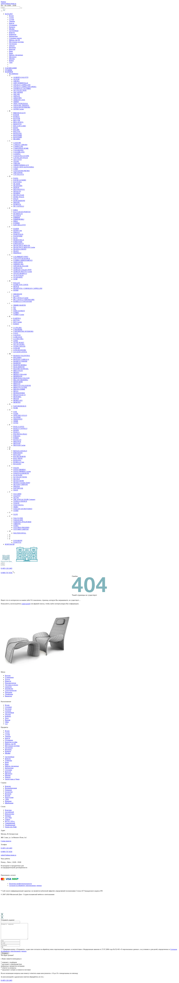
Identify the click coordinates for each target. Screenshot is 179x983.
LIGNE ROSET (18, 342)
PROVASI (16, 443)
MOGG (15, 391)
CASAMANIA (18, 150)
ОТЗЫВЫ (8, 70)
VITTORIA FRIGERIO (21, 527)
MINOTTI (16, 384)
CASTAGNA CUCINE (21, 156)
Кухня (7, 705)
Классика (8, 810)
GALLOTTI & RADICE (21, 258)
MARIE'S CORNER (20, 361)
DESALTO (17, 191)
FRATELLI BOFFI (19, 249)
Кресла (11, 23)
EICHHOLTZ (18, 214)
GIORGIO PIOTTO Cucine (22, 271)
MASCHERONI (18, 367)
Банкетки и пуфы (11, 742)
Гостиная (8, 709)
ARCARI (16, 94)
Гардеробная (9, 712)
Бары (11, 51)
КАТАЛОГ (9, 14)
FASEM (16, 229)
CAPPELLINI (18, 146)
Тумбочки (8, 760)
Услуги (7, 679)
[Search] (3, 564)
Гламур (7, 819)
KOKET (16, 324)
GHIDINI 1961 (18, 264)
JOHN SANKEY (19, 311)
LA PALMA (17, 327)
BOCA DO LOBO (19, 126)
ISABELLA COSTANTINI (22, 301)
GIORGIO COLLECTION (22, 270)
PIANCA (16, 432)
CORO (15, 169)
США (7, 799)
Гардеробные (13, 31)
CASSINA (17, 154)
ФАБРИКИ (9, 72)
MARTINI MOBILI (20, 365)
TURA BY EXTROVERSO (22, 509)
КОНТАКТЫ (9, 544)
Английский (9, 812)
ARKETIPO (17, 98)
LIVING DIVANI (19, 346)
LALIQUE (17, 335)
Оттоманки (13, 25)
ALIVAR (16, 79)
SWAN (15, 490)
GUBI (15, 279)
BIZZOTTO (17, 124)
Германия (8, 790)
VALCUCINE (18, 518)
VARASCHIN (18, 520)
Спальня (8, 711)
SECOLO (16, 479)
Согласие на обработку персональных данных (25, 885)
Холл (7, 718)
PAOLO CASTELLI (20, 428)
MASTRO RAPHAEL (21, 369)
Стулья (11, 19)
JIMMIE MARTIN (19, 305)
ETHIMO (16, 223)
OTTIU (15, 423)
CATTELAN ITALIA (20, 158)
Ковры (11, 60)
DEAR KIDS (17, 186)
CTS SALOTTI (18, 174)
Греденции (13, 44)
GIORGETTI (17, 268)
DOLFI (15, 199)
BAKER (16, 115)
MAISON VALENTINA (21, 356)
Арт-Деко (8, 817)
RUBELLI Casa (18, 462)
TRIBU (15, 507)
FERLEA (16, 232)
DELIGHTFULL (19, 189)
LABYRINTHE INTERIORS (23, 331)
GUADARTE (18, 277)
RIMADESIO (18, 453)
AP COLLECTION (19, 90)
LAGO (15, 333)
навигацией (26, 604)
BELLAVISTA (18, 122)
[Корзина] (4, 10)
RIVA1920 (17, 454)
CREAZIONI (17, 172)
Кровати (12, 27)
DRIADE (16, 202)
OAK (15, 412)
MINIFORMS (18, 382)
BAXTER (16, 118)
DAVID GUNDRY (19, 180)
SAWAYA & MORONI (21, 473)
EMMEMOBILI (18, 219)
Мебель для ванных (16, 55)
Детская (8, 714)
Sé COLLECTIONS (20, 477)
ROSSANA (17, 460)
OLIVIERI (17, 417)
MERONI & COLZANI (21, 378)
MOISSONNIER (19, 393)
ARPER (16, 102)
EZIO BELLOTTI (19, 225)
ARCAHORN (18, 92)
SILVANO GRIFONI (20, 484)
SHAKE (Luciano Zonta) (21, 483)
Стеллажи (8, 770)
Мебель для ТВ (14, 40)
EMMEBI (16, 217)
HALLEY (16, 283)
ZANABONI (17, 540)
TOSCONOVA (18, 505)
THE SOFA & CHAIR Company (24, 499)
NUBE (15, 408)
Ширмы (12, 59)
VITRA (15, 525)
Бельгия (8, 786)
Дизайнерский (10, 825)
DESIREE (16, 193)
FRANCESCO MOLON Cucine (24, 247)
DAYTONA (17, 182)
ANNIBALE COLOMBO (22, 88)
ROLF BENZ (17, 458)
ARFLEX (16, 96)
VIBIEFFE (17, 524)
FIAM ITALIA (18, 234)
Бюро (11, 53)
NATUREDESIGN (19, 406)
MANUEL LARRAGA (21, 359)
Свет (11, 62)
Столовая (8, 707)
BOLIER (16, 130)
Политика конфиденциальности (20, 884)
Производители (10, 683)
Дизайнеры (9, 694)
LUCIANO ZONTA (20, 352)
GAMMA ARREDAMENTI (22, 260)
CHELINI (16, 163)
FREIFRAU (17, 253)
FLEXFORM (17, 236)
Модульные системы (16, 42)
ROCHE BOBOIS (19, 456)
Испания (8, 794)
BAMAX (16, 116)
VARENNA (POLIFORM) (22, 522)
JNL (14, 309)
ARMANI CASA (19, 100)
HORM (15, 290)
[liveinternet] (5, 873)
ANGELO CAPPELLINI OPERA (24, 87)
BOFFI (15, 128)
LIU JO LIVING (19, 344)
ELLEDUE (17, 215)
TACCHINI (17, 494)
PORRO (16, 438)
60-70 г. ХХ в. (10, 821)
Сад (6, 724)
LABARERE (17, 329)
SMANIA (16, 486)
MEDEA (16, 372)
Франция (8, 801)
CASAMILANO (19, 152)
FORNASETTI (18, 243)
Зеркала (12, 45)
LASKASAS (17, 337)
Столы (11, 17)
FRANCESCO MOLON (21, 245)
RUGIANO (17, 464)
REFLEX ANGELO (20, 451)
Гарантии (8, 687)
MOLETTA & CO (19, 395)
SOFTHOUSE (18, 488)
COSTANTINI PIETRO (21, 171)
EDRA (15, 210)
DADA (15, 178)
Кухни (11, 16)
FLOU (15, 238)
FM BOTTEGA (18, 240)
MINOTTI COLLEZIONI (22, 385)
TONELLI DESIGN (20, 501)
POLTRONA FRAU (20, 434)
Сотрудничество (11, 690)
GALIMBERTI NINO (20, 257)
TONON (16, 503)
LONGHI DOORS (19, 350)
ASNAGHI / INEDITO (21, 105)
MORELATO (17, 400)
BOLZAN (16, 131)
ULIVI (15, 514)
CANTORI (17, 143)
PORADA (16, 436)
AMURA (16, 81)
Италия (7, 795)
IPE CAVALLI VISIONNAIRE (23, 299)
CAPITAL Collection (20, 144)
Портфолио (9, 688)
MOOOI (16, 398)
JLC (14, 307)
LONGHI (16, 348)
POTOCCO (17, 440)
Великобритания (11, 788)
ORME (15, 421)
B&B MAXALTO (19, 113)
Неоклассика (9, 814)
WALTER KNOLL (19, 533)
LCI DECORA (18, 339)
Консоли (12, 49)
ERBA (15, 221)
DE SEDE (16, 184)
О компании (9, 677)
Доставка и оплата (11, 685)
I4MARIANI (17, 294)
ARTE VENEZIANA (20, 103)
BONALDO (17, 133)
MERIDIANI (17, 376)
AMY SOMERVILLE (20, 83)
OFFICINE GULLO (20, 415)
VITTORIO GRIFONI (20, 529)
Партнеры (8, 692)
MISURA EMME (19, 389)
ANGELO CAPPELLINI (21, 85)
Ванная (7, 720)
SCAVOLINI (17, 475)
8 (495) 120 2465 (6, 568)
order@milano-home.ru (8, 3)
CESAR (16, 161)
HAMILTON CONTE (20, 285)
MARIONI (17, 363)
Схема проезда (6, 841)
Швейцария (9, 803)
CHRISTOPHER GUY (21, 165)
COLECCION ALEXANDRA (23, 167)
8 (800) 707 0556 (6, 851)
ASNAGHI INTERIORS (21, 107)
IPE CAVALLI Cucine (20, 298)
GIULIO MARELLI (20, 273)
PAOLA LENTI (18, 426)
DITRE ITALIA (18, 197)
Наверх (3, 2)
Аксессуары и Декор (12, 779)
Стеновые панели (15, 38)
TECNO (16, 497)
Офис (7, 722)
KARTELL (17, 318)
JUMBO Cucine (18, 314)
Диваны (12, 21)
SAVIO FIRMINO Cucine (22, 471)
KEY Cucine (17, 322)
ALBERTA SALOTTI (20, 77)
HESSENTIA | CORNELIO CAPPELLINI (27, 288)
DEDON (16, 187)
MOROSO (17, 402)
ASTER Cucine (18, 109)
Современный (10, 823)
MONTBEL (17, 397)
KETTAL (16, 320)
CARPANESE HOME (20, 148)
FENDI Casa (17, 230)
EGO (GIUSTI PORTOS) (22, 212)
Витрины (12, 47)
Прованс (8, 816)
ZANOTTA (17, 542)
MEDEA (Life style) (20, 374)
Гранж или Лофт (11, 827)
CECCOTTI (17, 159)
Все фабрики (13, 73)
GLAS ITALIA (18, 275)
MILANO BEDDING (20, 380)
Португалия (9, 797)
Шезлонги (12, 57)
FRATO (16, 251)
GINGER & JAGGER (20, 266)
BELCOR (16, 120)
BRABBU (16, 139)
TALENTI (16, 496)
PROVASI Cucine (19, 445)
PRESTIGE (17, 441)
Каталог (8, 675)
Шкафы (12, 29)
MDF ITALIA (18, 370)
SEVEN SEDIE (18, 481)
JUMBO (16, 313)
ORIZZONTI (17, 419)
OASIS (15, 413)
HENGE (16, 286)
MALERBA (17, 357)
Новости (8, 681)
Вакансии (8, 696)
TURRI (15, 511)
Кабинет (8, 716)
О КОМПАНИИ (11, 68)
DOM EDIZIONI (19, 200)
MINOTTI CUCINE (20, 387)
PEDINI (16, 430)
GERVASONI (18, 262)
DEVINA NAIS (18, 195)
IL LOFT (16, 296)
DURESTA (17, 204)
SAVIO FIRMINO (19, 469)
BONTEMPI (17, 135)
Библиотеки (13, 36)
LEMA (15, 341)
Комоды (12, 32)
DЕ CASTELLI (18, 206)
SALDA (16, 468)
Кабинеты (12, 34)
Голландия (8, 792)
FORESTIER (17, 242)
